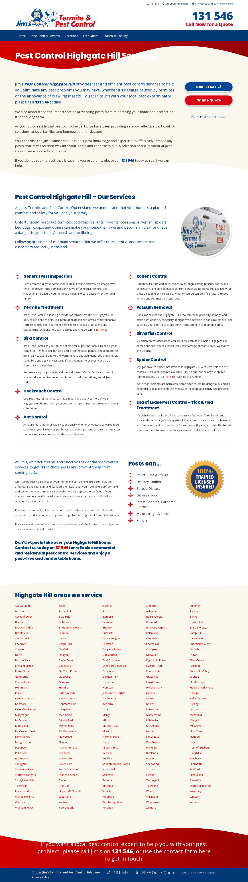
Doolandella (109, 654)
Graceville (152, 676)
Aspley (194, 611)
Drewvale (152, 654)
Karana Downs (68, 698)
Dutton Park (22, 660)
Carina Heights (111, 638)
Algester (151, 605)
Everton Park (154, 665)
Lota (105, 709)
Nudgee (195, 736)
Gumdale (64, 682)
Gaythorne (21, 676)
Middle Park (66, 720)
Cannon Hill (22, 638)
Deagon (64, 654)
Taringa (107, 780)
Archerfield (65, 611)
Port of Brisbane (200, 747)
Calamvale (152, 633)
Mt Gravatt (197, 725)
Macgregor (22, 715)
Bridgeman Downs (70, 627)
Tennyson (21, 785)
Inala (18, 693)
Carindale (152, 638)
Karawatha (109, 698)
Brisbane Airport (156, 627)
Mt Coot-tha (110, 725)
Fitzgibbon (108, 671)
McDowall (21, 720)
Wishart (63, 802)
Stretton (107, 775)
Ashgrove (152, 611)
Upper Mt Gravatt (70, 791)
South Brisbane (68, 769)
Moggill (194, 720)
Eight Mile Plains (156, 660)
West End (65, 796)
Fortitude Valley (199, 671)
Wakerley (195, 791)
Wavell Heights (24, 796)
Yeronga (107, 807)
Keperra (107, 704)
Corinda (194, 649)
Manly (106, 715)
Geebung (64, 676)
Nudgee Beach (24, 742)
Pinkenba (151, 747)
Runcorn (151, 758)
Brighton (107, 627)
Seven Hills (65, 764)
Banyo (194, 616)
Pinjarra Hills (110, 747)
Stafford (195, 769)
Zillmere (151, 807)
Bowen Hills (197, 622)
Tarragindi (152, 780)
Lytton (194, 709)
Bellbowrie (65, 622)
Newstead (65, 736)
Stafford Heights (25, 775)
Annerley (195, 605)
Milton (106, 720)
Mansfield (196, 715)
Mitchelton (152, 720)
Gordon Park (110, 676)
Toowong (152, 785)
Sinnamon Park (24, 769)
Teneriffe (195, 780)
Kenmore (21, 704)
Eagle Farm (66, 660)
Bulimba (64, 633)
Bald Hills (64, 616)
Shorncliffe (196, 764)
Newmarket (22, 736)
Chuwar (19, 649)
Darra (18, 654)
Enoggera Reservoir (115, 665)
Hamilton (108, 682)
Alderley (107, 605)
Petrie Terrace (68, 747)
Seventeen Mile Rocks (116, 764)
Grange (194, 676)
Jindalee (151, 693)
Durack (194, 654)
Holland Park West (201, 687)
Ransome (65, 753)
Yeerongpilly (66, 807)
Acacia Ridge (23, 605)
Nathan (150, 731)
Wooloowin (153, 802)
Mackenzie (65, 715)
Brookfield (21, 633)
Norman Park (110, 736)
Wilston (194, 796)
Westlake (108, 796)
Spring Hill (108, 769)
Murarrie (107, 731)
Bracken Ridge (24, 627)
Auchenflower (23, 616)
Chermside (153, 644)
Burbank (107, 633)
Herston (107, 687)
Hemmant (21, 687)
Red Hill (107, 753)
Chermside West (200, 644)
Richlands (152, 753)
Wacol (150, 791)
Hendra (63, 687)
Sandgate (21, 764)
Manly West (153, 715)
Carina (62, 638)
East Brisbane (111, 660)
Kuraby (194, 704)
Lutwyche (152, 709)
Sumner (151, 775)
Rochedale (65, 758)
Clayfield (64, 649)
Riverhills (195, 753)
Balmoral (107, 616)
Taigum (63, 780)
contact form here (187, 851)
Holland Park (154, 687)
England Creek (24, 665)
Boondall (151, 622)
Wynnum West (24, 807)
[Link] (55, 18)
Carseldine (196, 638)
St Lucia (151, 769)
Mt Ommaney (67, 731)
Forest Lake (153, 671)
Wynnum (195, 802)
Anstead (20, 611)
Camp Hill (195, 633)
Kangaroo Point (24, 698)
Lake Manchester (25, 709)
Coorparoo (153, 649)
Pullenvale (21, 753)
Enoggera (65, 665)
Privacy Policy (40, 877)
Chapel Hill (65, 644)
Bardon (19, 622)
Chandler (20, 644)
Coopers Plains (111, 649)
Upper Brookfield (200, 785)
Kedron (150, 698)
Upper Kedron (24, 791)
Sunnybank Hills (24, 780)
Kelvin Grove (198, 698)
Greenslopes (23, 682)
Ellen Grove (197, 660)
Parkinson (21, 747)
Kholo (149, 704)
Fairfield (195, 665)
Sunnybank (196, 775)
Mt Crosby (152, 725)
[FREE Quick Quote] (138, 872)
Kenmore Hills (67, 704)
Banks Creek (154, 616)
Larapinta (64, 709)
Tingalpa (107, 785)
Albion (62, 605)
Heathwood (197, 682)
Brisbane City (198, 627)
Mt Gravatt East (25, 731)
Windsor (20, 802)
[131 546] (109, 872)
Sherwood (152, 764)
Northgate (152, 736)
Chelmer (107, 644)
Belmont (107, 622)
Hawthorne (153, 682)
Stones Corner (68, 775)
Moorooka (21, 725)
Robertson (22, 758)
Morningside (66, 725)
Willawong (152, 796)
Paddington (153, 742)
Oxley (106, 742)
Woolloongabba (112, 802)
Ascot (105, 611)
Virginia (106, 791)
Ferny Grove (23, 671)
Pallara (194, 742)
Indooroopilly (67, 693)
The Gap (64, 785)
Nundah (63, 742)
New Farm (196, 731)
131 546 (42, 102)
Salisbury (195, 758)
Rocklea (107, 758)
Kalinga (194, 693)
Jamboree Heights (113, 693)
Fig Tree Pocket (69, 671)
